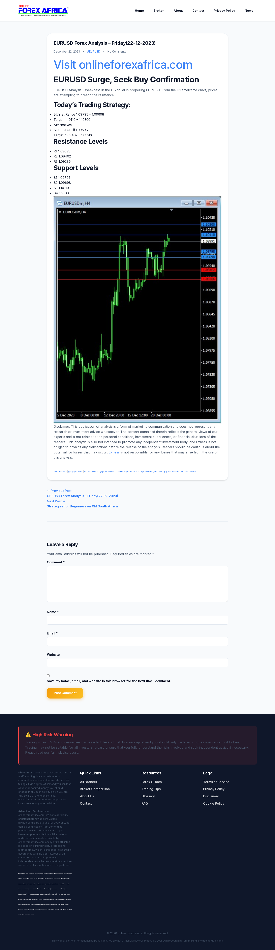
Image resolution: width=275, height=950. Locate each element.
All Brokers (88, 782)
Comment (56, 562)
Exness (114, 452)
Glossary (148, 796)
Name (53, 612)
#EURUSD (93, 51)
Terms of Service (216, 782)
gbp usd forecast (107, 471)
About (178, 10)
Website (53, 655)
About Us (87, 796)
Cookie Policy (213, 803)
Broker (159, 10)
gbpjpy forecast (75, 471)
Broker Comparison (95, 789)
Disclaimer (211, 796)
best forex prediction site (128, 471)
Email (52, 633)
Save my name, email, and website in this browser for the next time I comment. (109, 681)
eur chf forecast (91, 471)
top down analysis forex (151, 471)
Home (139, 10)
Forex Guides (152, 782)
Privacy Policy (224, 10)
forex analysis (60, 471)
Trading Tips (151, 789)
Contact (198, 10)
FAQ (145, 803)
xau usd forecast (188, 471)
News (249, 10)
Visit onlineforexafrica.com (123, 64)
